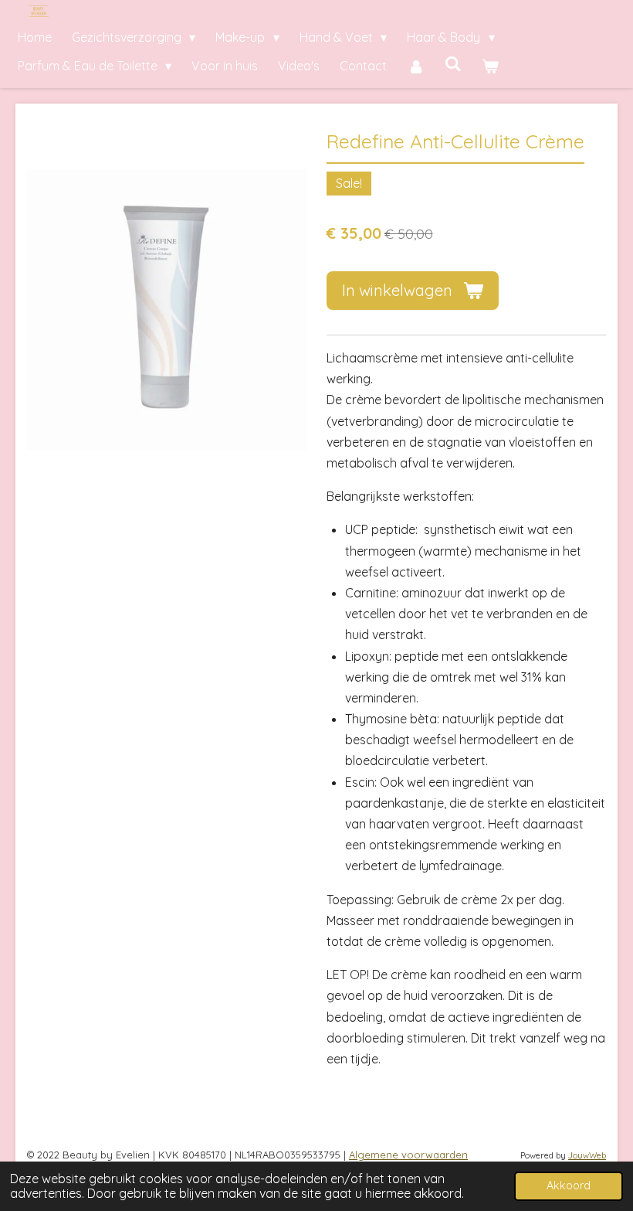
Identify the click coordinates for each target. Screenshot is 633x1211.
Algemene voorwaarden (408, 1154)
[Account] (415, 66)
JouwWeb (587, 1155)
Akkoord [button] (569, 1185)
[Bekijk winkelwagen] (490, 66)
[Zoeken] (453, 63)
